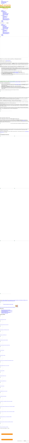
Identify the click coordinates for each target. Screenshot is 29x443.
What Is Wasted (4, 26)
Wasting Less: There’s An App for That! (5, 312)
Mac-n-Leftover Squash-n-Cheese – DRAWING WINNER (7, 411)
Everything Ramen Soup (3, 375)
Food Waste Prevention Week (4, 311)
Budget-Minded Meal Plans (6, 32)
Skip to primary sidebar (4, 2)
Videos (2, 34)
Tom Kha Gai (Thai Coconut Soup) (4, 324)
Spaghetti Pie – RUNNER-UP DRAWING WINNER (6, 401)
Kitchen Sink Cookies (2, 355)
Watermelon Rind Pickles (3, 396)
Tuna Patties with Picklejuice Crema (4, 329)
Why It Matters (3, 25)
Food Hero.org (17, 72)
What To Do (2, 29)
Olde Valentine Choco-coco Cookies (4, 365)
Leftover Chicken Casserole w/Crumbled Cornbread (6, 421)
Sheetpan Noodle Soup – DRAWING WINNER (5, 416)
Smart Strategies (4, 30)
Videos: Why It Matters (5, 28)
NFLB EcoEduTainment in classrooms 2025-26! (6, 310)
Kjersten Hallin (23, 120)
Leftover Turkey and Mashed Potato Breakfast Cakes (6, 360)
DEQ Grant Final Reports (6, 33)
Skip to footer (2, 3)
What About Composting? (6, 27)
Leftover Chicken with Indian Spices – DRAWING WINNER (7, 406)
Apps (3, 31)
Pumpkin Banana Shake (3, 319)
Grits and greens (2, 350)
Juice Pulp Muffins (2, 370)
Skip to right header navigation (4, 1)
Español (2, 35)
